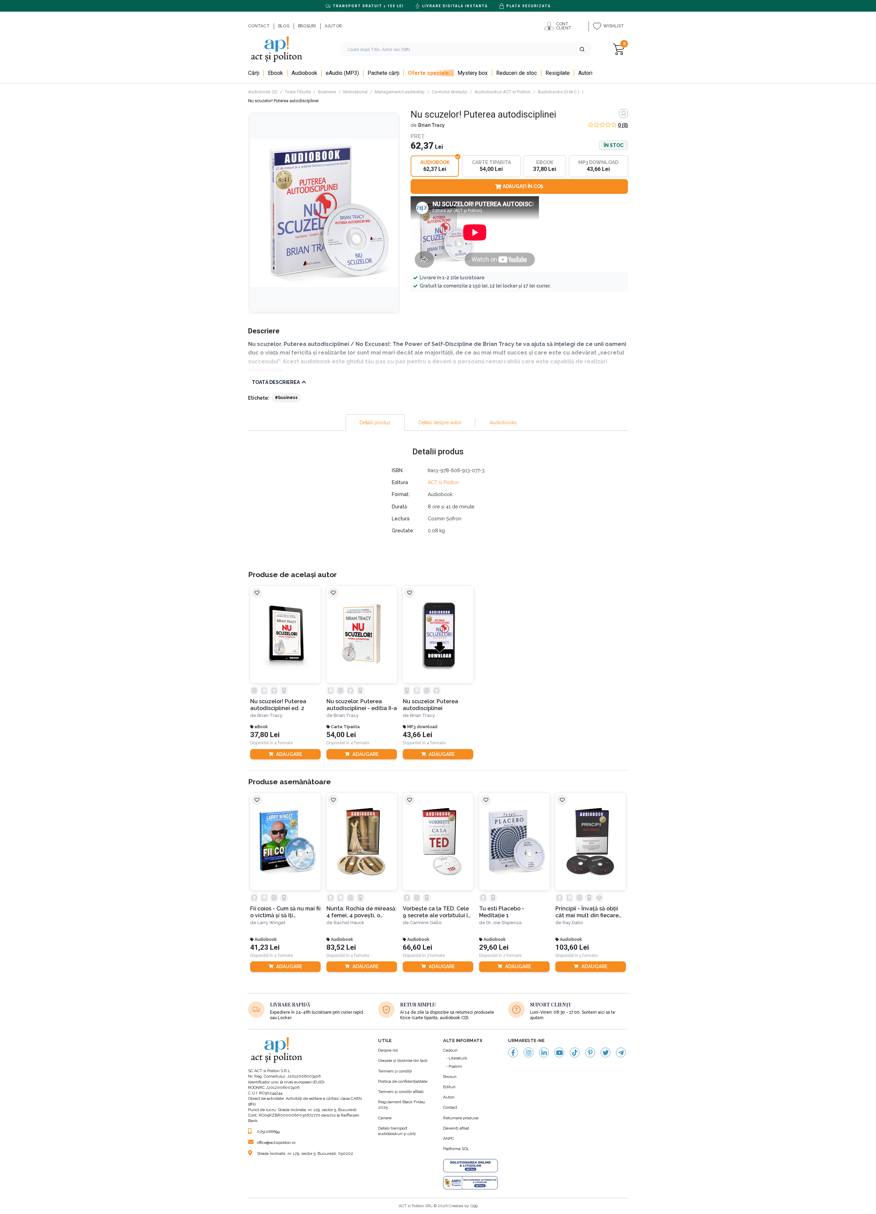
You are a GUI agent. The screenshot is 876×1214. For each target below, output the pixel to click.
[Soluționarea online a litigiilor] (470, 1166)
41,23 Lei (265, 947)
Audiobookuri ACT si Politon (502, 91)
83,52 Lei (341, 947)
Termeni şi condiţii (395, 1071)
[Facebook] (513, 1052)
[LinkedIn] (544, 1052)
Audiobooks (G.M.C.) (558, 91)
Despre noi (388, 1050)
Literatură (458, 1058)
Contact (450, 1107)
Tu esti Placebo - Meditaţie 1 (501, 911)
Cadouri (450, 1050)
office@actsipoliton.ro (276, 1142)
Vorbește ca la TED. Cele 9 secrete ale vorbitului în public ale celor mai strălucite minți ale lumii (437, 912)
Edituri (449, 1086)
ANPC (448, 1138)
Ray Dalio (573, 922)
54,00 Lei (341, 734)
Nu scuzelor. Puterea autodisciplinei (430, 704)
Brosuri (449, 1076)
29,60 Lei (493, 947)
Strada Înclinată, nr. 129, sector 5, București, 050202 (305, 1153)
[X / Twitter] (605, 1052)
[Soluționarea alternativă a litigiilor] (470, 1183)
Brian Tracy (431, 125)
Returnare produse (460, 1118)
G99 (473, 1205)
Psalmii (455, 1066)
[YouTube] (559, 1052)
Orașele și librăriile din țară (402, 1060)
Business (327, 91)
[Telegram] (621, 1052)
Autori (448, 1097)
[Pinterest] (590, 1052)
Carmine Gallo (425, 922)
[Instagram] (528, 1052)
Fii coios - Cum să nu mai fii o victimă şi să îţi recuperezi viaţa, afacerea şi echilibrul (285, 912)
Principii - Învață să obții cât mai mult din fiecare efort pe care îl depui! (587, 912)
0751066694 (268, 1131)
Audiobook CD (263, 91)
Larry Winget (271, 922)
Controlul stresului (449, 91)
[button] (582, 49)
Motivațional (355, 91)
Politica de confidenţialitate (402, 1081)
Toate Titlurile (298, 91)
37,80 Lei (265, 734)
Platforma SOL (456, 1148)
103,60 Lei (572, 947)
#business (286, 397)
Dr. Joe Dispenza (503, 922)
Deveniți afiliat (456, 1128)
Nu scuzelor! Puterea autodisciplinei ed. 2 (278, 704)
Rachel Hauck (349, 922)
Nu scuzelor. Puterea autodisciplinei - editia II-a (361, 704)
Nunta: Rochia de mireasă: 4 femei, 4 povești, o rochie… (361, 912)
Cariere (384, 1118)
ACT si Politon (443, 482)
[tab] (375, 422)
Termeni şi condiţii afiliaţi (401, 1091)
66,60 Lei (417, 947)
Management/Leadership (400, 91)
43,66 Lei (417, 734)
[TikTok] (575, 1052)
